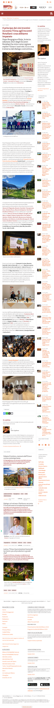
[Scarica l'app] (32, 684)
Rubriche (9, 18)
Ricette (4, 614)
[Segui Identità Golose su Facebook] (4, 2)
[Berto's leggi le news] (33, 7)
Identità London (7, 657)
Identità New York (7, 659)
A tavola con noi (7, 677)
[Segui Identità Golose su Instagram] (6, 2)
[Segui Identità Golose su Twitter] (9, 2)
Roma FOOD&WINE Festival (10, 654)
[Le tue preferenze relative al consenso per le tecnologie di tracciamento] (1, 531)
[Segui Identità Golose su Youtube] (11, 2)
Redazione (5, 619)
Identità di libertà (7, 668)
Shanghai (5, 675)
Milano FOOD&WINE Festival (10, 652)
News (4, 624)
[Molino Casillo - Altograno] (14, 7)
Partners (4, 621)
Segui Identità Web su (44, 439)
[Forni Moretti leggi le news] (24, 7)
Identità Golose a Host (8, 664)
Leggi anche (7, 452)
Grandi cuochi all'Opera (9, 661)
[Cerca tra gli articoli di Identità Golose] (48, 2)
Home (4, 18)
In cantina (15, 18)
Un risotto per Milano (8, 673)
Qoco (3, 671)
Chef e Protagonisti (8, 612)
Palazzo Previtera (20, 487)
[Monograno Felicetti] (42, 7)
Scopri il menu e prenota (35, 640)
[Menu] (2, 13)
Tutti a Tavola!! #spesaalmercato (11, 666)
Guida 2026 (31, 654)
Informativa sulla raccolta (27, 706)
